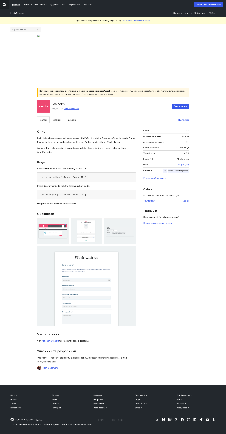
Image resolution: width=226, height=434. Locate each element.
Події (137, 399)
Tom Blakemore (71, 108)
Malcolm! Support (50, 341)
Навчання (98, 395)
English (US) (183, 165)
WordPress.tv (100, 408)
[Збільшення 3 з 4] (132, 222)
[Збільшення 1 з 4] (65, 222)
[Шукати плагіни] (38, 29)
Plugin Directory (17, 13)
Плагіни (55, 403)
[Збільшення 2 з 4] (98, 222)
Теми (54, 399)
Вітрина (55, 395)
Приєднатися (141, 395)
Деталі (43, 120)
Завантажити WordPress (209, 4)
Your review (149, 200)
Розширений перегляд (154, 178)
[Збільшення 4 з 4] (132, 249)
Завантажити (180, 106)
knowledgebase (181, 171)
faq (165, 171)
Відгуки (57, 120)
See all (186, 200)
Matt (180, 399)
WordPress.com (184, 395)
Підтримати (141, 403)
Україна (38, 420)
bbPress (181, 403)
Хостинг (14, 403)
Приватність (15, 408)
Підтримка (183, 120)
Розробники (99, 403)
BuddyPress (183, 408)
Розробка (71, 120)
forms (170, 171)
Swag (138, 408)
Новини (13, 399)
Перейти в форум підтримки (157, 223)
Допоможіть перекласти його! (136, 21)
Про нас (14, 395)
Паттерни (56, 408)
